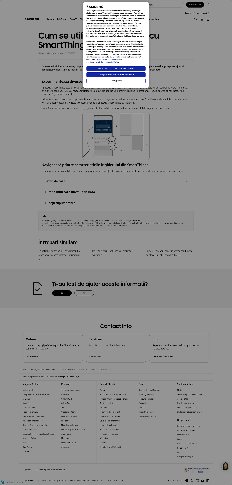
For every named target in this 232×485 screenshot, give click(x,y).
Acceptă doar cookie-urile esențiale (116, 75)
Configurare (116, 81)
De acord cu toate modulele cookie (116, 69)
